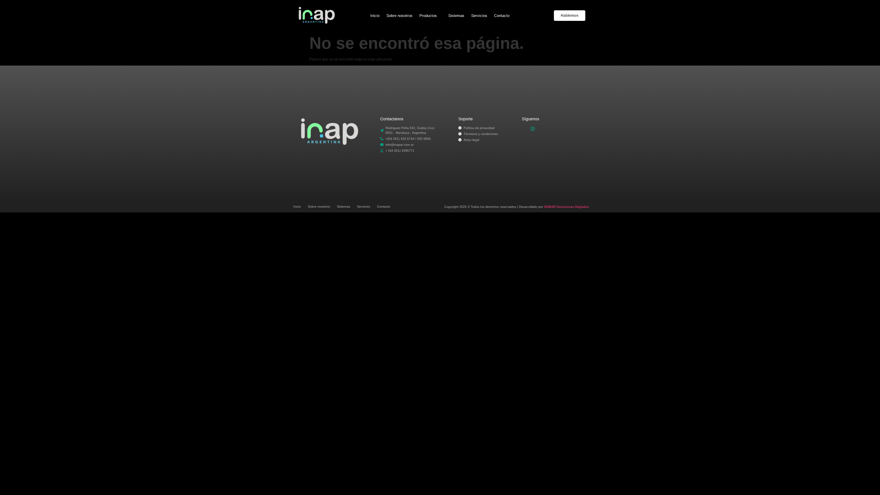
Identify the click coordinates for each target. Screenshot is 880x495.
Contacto (501, 16)
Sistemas (456, 16)
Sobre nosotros (399, 16)
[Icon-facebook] (525, 129)
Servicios (479, 16)
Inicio (375, 16)
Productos (428, 16)
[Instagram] (532, 129)
